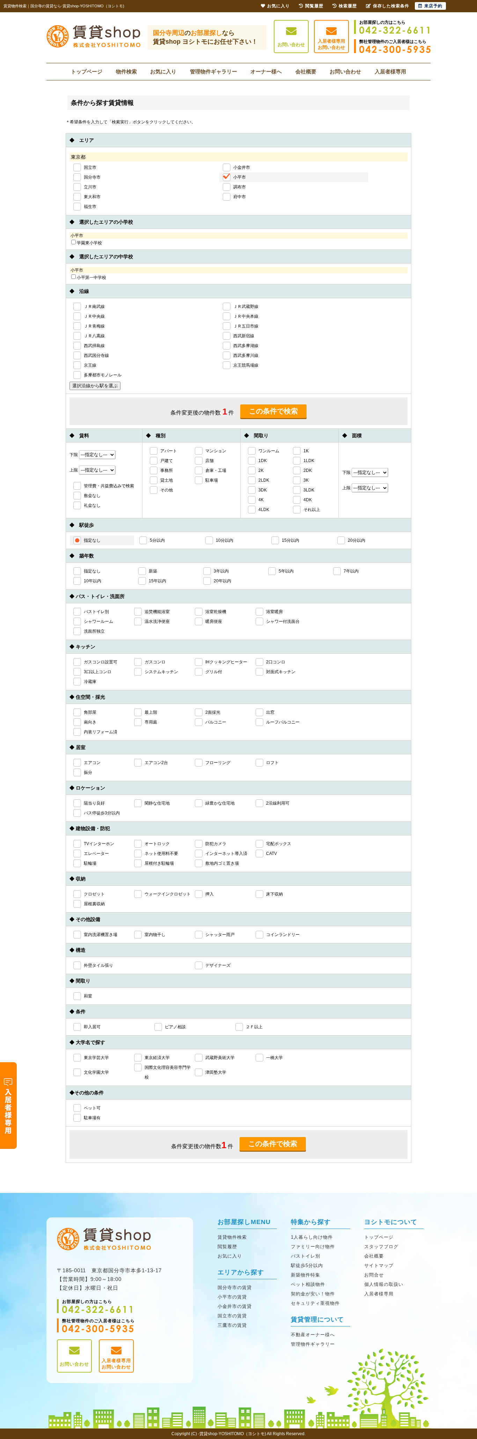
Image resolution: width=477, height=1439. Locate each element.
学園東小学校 (89, 242)
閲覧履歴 (227, 1246)
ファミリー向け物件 (313, 1246)
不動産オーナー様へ (313, 1334)
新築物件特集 (305, 1275)
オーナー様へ (266, 71)
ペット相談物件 (308, 1284)
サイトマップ (379, 1265)
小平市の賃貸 (232, 1297)
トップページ (86, 71)
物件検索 (126, 71)
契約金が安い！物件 (313, 1293)
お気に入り (163, 71)
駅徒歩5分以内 (307, 1265)
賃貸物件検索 (232, 1237)
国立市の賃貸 (232, 1315)
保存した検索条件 (391, 5)
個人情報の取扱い (383, 1284)
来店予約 (433, 5)
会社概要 (305, 71)
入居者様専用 (390, 71)
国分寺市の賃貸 (235, 1287)
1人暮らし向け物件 (312, 1237)
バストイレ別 (305, 1256)
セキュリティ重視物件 (315, 1303)
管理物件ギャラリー (213, 71)
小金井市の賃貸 (235, 1306)
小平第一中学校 (91, 277)
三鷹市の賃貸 (232, 1325)
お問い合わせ (291, 44)
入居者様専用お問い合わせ (331, 44)
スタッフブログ (381, 1246)
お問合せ (374, 1275)
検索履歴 (348, 5)
